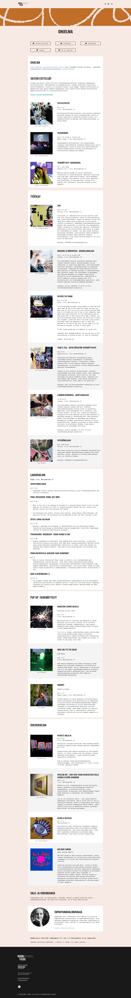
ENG (105, 4)
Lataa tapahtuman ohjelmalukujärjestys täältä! (47, 67)
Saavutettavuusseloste (23, 978)
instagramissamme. (68, 69)
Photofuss (60, 632)
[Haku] (111, 4)
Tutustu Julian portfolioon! (64, 928)
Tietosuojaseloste (22, 980)
